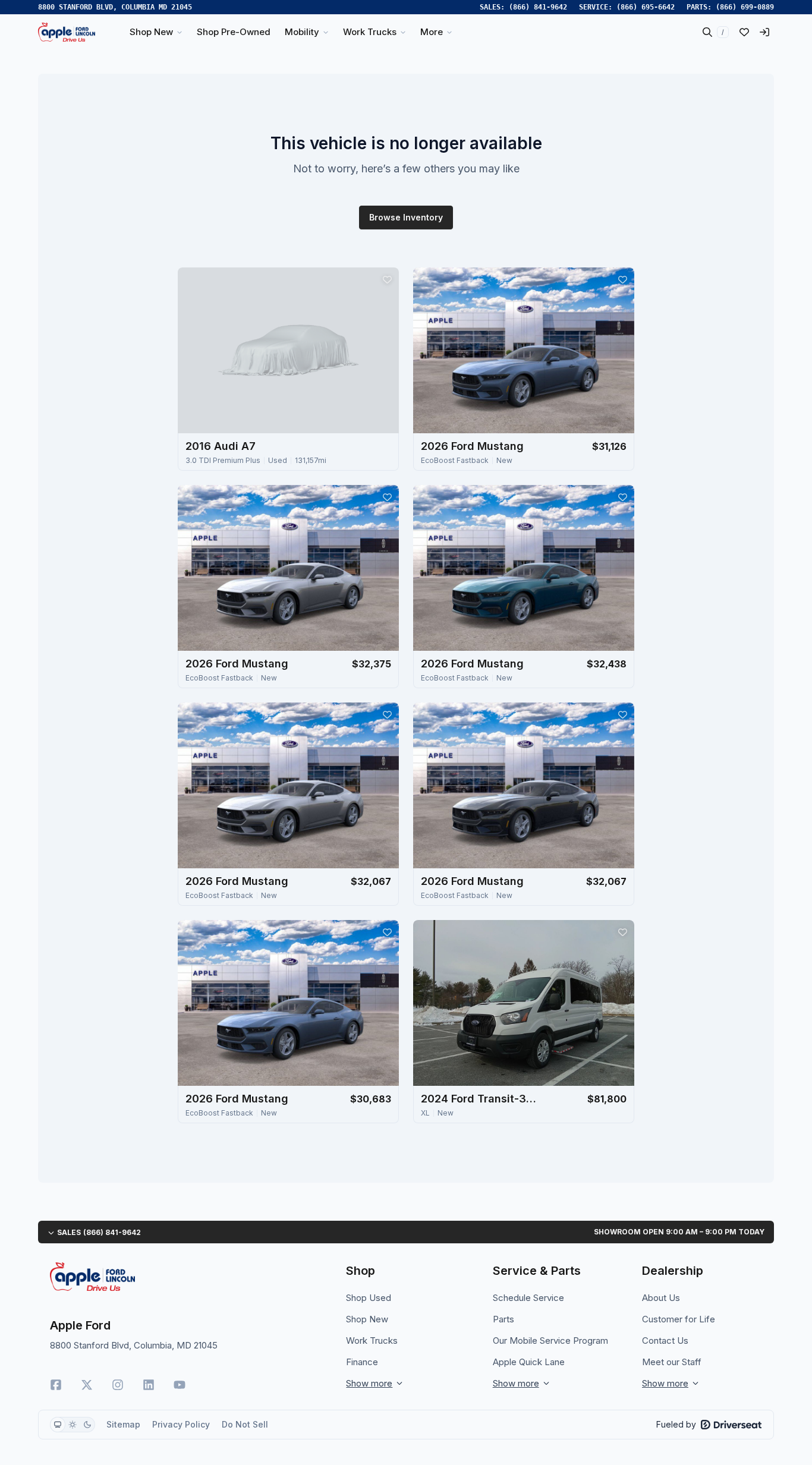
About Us (661, 1297)
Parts (503, 1319)
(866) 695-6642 (645, 7)
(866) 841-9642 (538, 7)
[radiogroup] (73, 1424)
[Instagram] (118, 1385)
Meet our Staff (671, 1362)
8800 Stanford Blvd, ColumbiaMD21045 (115, 7)
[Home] (66, 32)
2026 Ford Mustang (472, 446)
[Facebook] (56, 1385)
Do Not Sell (245, 1424)
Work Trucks (372, 1340)
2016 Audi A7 (220, 446)
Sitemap (123, 1424)
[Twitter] (87, 1385)
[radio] (58, 1424)
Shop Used (368, 1297)
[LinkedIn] (149, 1385)
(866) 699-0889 (745, 7)
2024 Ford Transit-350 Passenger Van (480, 1098)
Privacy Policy (181, 1424)
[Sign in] (764, 32)
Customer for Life (678, 1319)
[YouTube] (179, 1385)
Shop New (367, 1319)
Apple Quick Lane (529, 1362)
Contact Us (665, 1340)
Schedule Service (528, 1297)
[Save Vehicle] (387, 279)
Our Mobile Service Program (550, 1340)
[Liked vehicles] (744, 32)
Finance (362, 1362)
